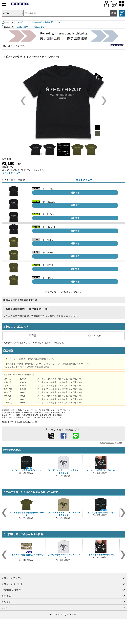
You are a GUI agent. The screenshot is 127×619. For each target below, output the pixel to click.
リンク (5, 607)
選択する (75, 192)
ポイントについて (11, 173)
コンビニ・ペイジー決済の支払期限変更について (39, 22)
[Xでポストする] (51, 437)
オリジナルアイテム (12, 578)
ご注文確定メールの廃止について (32, 26)
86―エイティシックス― (16, 45)
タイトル (96, 335)
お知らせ (6, 601)
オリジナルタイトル (12, 584)
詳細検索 (122, 13)
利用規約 (6, 595)
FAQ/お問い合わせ (11, 589)
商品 (33, 335)
